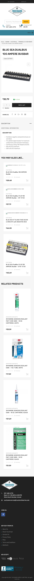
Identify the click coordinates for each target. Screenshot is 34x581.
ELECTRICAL (14, 41)
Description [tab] (5, 123)
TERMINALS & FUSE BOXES (25, 41)
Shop (4, 540)
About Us (5, 529)
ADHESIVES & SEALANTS (12, 317)
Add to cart (21, 105)
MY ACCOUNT (11, 1)
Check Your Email (8, 532)
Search (26, 21)
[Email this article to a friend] (25, 114)
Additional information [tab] (10, 128)
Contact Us (6, 534)
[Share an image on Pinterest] (21, 114)
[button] (28, 64)
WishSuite (5, 545)
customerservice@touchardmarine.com (16, 500)
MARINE (7, 41)
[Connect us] (3, 514)
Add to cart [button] (27, 180)
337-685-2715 (10, 27)
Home (2, 41)
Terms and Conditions (9, 542)
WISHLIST (23, 1)
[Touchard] (17, 16)
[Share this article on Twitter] (15, 114)
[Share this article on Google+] (18, 114)
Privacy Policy (7, 537)
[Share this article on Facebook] (12, 114)
